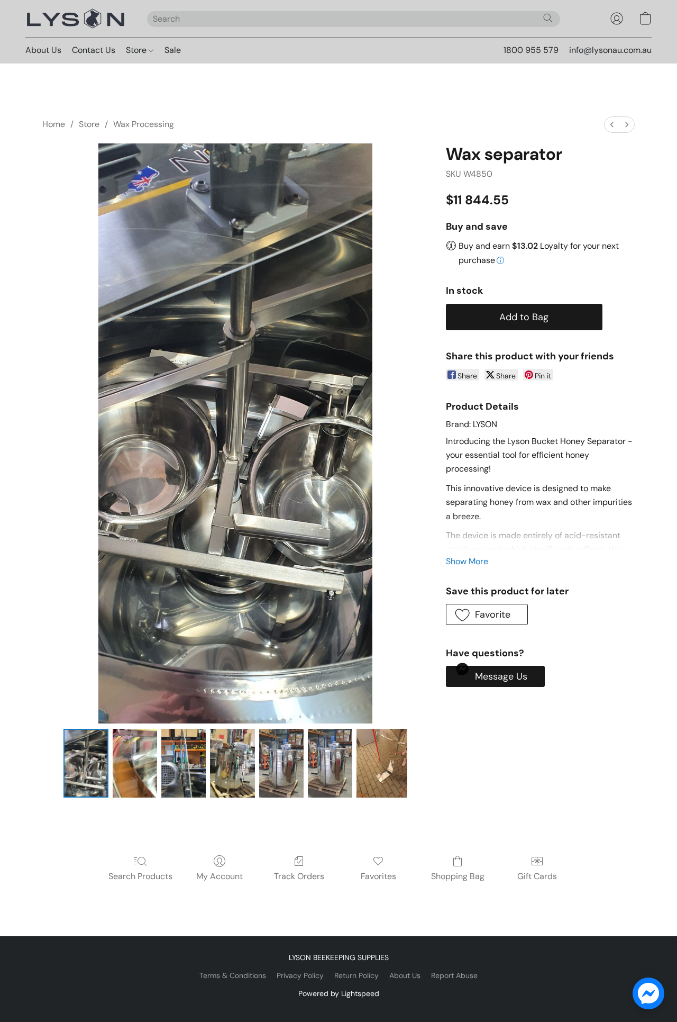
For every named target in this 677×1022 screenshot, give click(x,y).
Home (53, 124)
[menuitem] (612, 124)
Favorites (378, 876)
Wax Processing (143, 124)
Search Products (140, 876)
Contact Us (93, 50)
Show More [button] (467, 561)
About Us (43, 50)
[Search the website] (548, 18)
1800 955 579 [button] (531, 50)
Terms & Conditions (232, 975)
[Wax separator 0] (85, 763)
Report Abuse (454, 975)
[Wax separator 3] (232, 763)
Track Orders (299, 876)
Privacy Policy (300, 975)
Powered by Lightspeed (338, 993)
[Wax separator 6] (381, 763)
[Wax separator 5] (330, 763)
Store (137, 50)
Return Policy (356, 975)
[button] (75, 18)
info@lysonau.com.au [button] (610, 50)
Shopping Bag (457, 876)
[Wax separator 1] (135, 763)
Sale (172, 50)
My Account (219, 876)
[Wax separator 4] (281, 763)
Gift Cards (537, 876)
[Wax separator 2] (183, 763)
